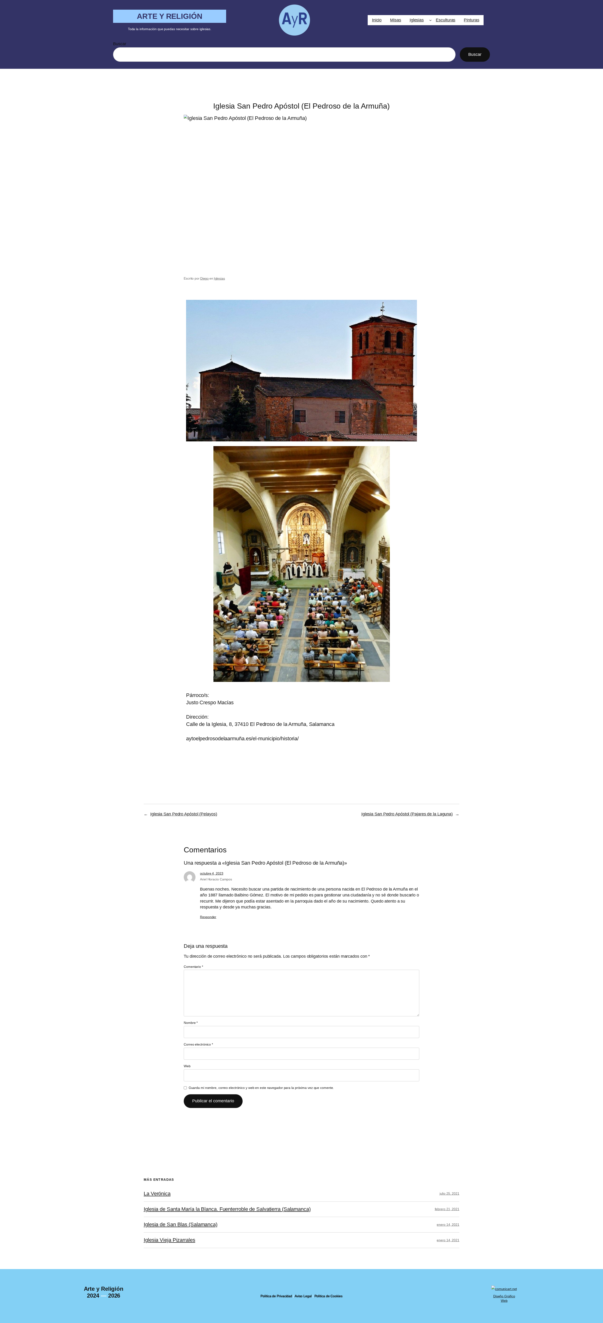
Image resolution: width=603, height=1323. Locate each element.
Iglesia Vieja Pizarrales (169, 1240)
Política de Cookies (328, 1296)
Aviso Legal (303, 1296)
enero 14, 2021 (448, 1224)
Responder (208, 917)
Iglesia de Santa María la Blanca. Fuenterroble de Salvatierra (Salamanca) (227, 1209)
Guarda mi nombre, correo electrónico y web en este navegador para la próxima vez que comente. (261, 1088)
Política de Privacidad (276, 1296)
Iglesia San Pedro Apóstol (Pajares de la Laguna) (407, 814)
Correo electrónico (198, 1044)
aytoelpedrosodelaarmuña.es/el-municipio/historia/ (242, 738)
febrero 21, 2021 (447, 1209)
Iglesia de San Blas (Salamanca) (180, 1224)
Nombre (191, 1023)
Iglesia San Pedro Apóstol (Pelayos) (183, 814)
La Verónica (157, 1194)
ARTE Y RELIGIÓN (169, 16)
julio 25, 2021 (449, 1193)
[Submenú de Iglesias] (430, 20)
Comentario (193, 967)
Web (187, 1066)
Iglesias (219, 278)
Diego (204, 278)
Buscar (119, 43)
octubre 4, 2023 (211, 873)
